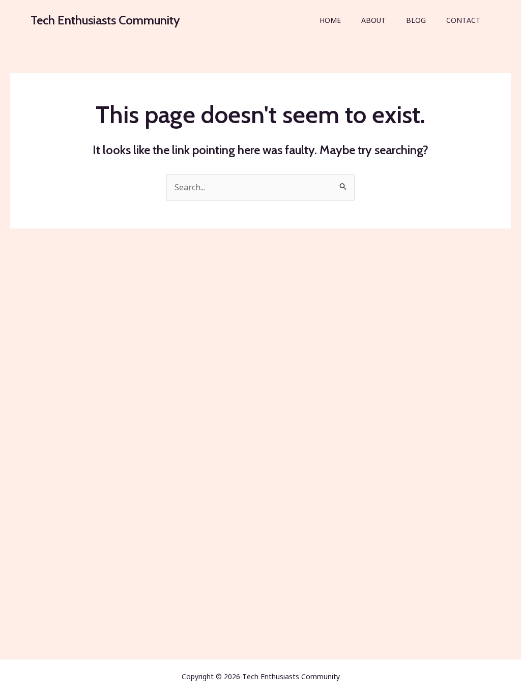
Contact (463, 20)
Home (330, 20)
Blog (416, 20)
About (373, 20)
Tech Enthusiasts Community (105, 20)
